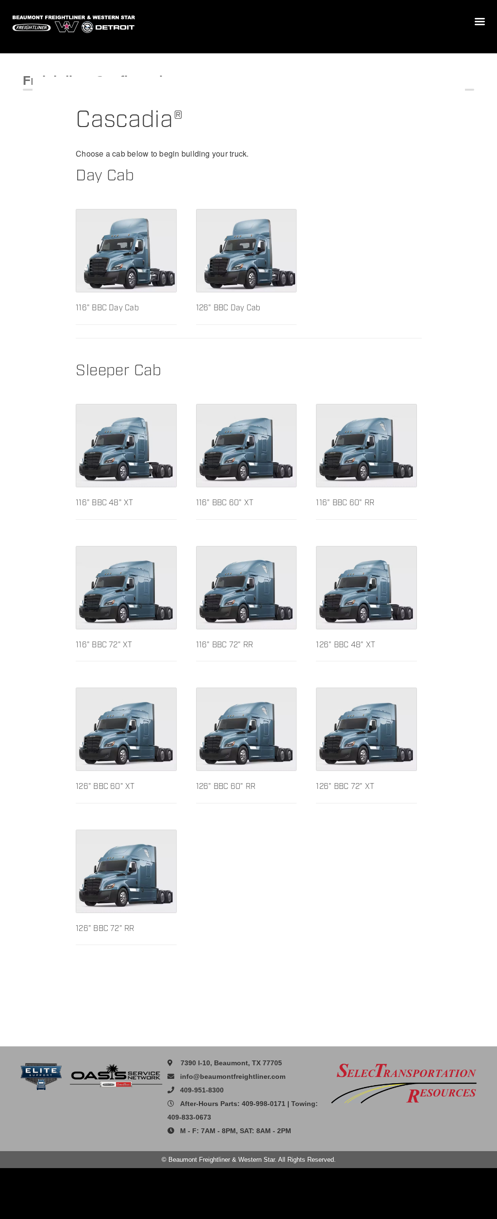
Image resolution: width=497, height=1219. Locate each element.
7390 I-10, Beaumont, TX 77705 (231, 1063)
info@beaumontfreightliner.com (232, 1076)
